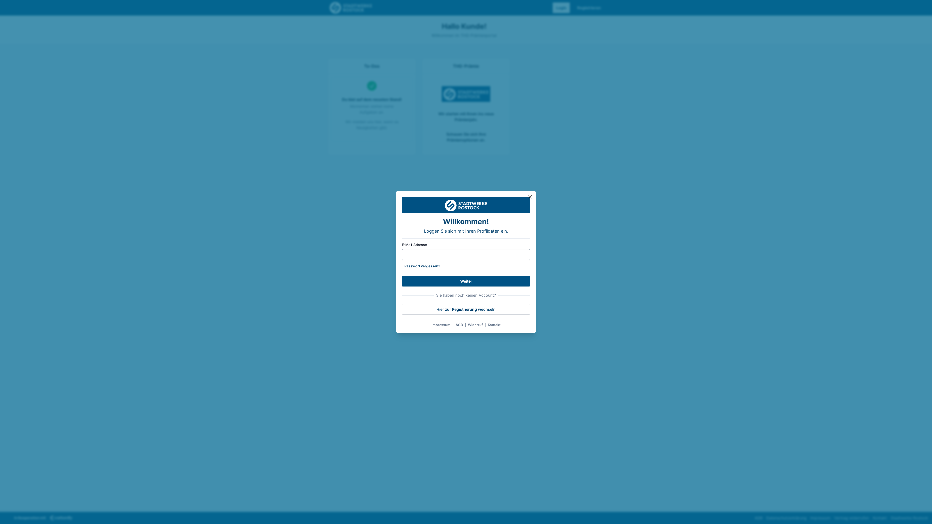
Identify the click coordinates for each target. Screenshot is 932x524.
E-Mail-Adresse (414, 245)
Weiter (466, 281)
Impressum (441, 325)
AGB (459, 325)
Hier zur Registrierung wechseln (466, 309)
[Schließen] (530, 197)
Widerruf (475, 325)
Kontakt (494, 325)
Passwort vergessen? (422, 266)
